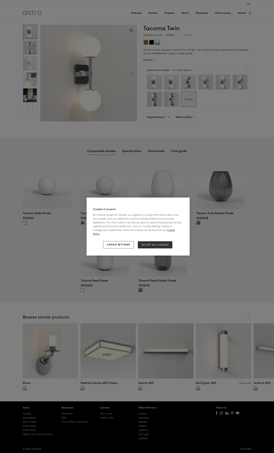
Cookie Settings (118, 244)
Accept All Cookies (155, 244)
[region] (138, 226)
